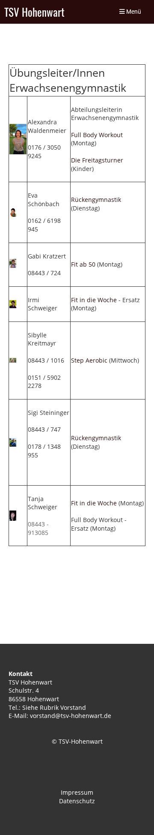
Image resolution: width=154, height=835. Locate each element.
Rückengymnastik (96, 199)
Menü (133, 11)
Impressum (77, 792)
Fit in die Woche (94, 300)
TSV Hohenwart (34, 11)
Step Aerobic (89, 360)
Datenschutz (77, 801)
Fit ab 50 (83, 264)
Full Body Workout (97, 135)
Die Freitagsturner (97, 160)
